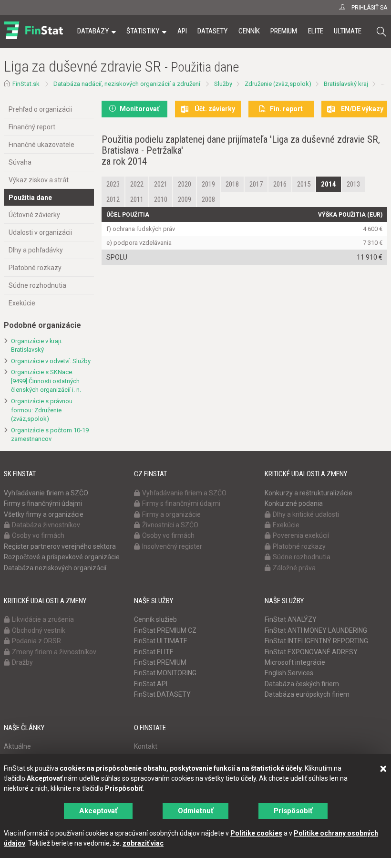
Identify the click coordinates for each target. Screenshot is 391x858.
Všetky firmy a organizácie (43, 514)
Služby (223, 83)
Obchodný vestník (38, 630)
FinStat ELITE (154, 652)
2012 (113, 199)
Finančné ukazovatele (41, 144)
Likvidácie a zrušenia (43, 619)
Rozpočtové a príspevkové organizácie (62, 557)
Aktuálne (17, 746)
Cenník (249, 31)
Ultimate (347, 31)
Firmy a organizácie (171, 514)
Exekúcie (22, 303)
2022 (137, 184)
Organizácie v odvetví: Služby (51, 361)
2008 (208, 199)
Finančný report (32, 127)
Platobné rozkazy (35, 268)
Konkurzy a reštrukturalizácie (308, 493)
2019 (208, 184)
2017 (256, 184)
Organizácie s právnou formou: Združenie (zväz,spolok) (41, 410)
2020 (184, 184)
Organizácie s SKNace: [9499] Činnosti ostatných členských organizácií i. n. (46, 380)
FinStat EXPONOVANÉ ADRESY (311, 652)
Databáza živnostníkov (46, 525)
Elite (315, 31)
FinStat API (150, 684)
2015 (303, 184)
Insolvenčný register (172, 546)
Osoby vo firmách (38, 535)
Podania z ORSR (36, 641)
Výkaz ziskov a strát (39, 180)
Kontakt (145, 746)
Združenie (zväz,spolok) (278, 83)
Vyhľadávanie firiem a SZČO (46, 493)
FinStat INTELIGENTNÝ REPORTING (316, 641)
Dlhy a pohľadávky (36, 250)
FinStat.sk (26, 83)
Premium (283, 31)
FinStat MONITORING (165, 673)
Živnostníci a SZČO (170, 525)
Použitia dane (30, 197)
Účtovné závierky (34, 215)
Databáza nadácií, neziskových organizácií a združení (126, 83)
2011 (137, 199)
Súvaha (20, 162)
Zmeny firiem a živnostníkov (54, 652)
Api (182, 31)
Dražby (22, 662)
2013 (353, 184)
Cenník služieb (155, 619)
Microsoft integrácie (295, 662)
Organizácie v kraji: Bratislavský (36, 345)
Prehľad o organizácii (40, 109)
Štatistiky (142, 31)
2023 (113, 184)
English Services (289, 673)
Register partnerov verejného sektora (60, 546)
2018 (232, 184)
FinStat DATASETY (162, 694)
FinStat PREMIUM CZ (165, 630)
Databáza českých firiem (302, 684)
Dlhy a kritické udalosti (306, 514)
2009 (184, 199)
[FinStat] (33, 38)
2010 (160, 199)
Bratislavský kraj (346, 83)
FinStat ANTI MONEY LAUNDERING (316, 630)
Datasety (212, 31)
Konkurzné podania (294, 503)
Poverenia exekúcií (301, 535)
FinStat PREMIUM (160, 662)
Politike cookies (256, 833)
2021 (160, 184)
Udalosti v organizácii (40, 232)
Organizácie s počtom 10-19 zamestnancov (50, 435)
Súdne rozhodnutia (37, 285)
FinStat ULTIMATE (160, 641)
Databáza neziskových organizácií (55, 568)
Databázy (93, 31)
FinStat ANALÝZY (291, 619)
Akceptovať (98, 810)
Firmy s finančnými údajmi (43, 503)
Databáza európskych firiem (307, 694)
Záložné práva (294, 568)
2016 (280, 184)
